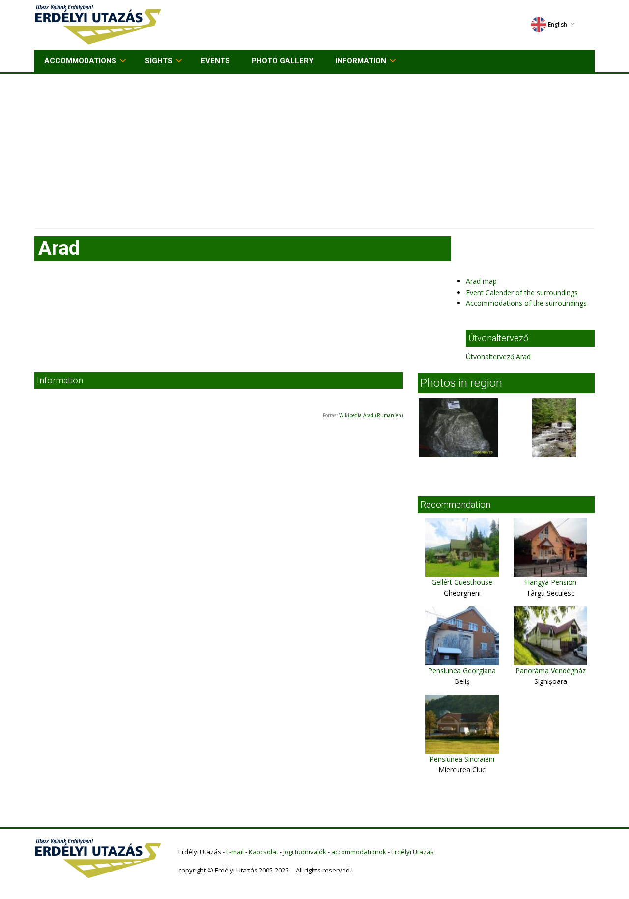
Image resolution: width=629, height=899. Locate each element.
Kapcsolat (263, 851)
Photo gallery (283, 60)
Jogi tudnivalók (304, 851)
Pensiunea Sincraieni (461, 758)
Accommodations (80, 60)
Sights (158, 60)
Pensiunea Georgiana (462, 670)
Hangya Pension (550, 582)
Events (215, 60)
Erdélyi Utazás (412, 851)
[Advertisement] (314, 147)
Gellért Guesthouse (461, 582)
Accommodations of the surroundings (526, 303)
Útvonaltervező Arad (498, 356)
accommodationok (358, 851)
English (557, 24)
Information (360, 60)
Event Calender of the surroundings (522, 292)
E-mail (235, 851)
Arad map (481, 281)
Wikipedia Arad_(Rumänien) (371, 415)
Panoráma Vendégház (550, 670)
